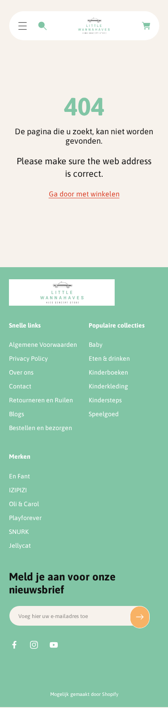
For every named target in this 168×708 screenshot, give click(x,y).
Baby (96, 344)
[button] (22, 26)
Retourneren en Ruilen (41, 400)
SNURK (19, 531)
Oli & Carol (24, 504)
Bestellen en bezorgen (40, 427)
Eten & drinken (109, 358)
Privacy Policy (28, 358)
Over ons (21, 372)
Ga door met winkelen (84, 194)
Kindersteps (105, 400)
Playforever (25, 517)
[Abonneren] (140, 617)
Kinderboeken (108, 372)
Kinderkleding (108, 386)
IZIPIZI (18, 490)
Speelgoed (104, 414)
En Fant (19, 476)
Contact (20, 386)
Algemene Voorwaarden (43, 344)
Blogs (16, 414)
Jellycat (20, 545)
